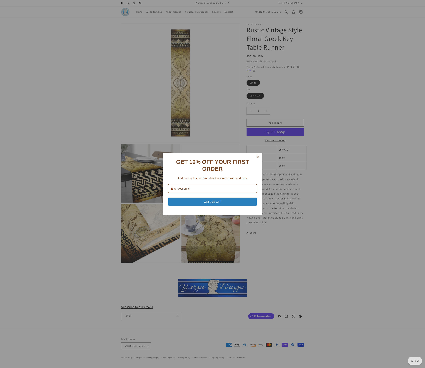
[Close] (258, 157)
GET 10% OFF (212, 201)
